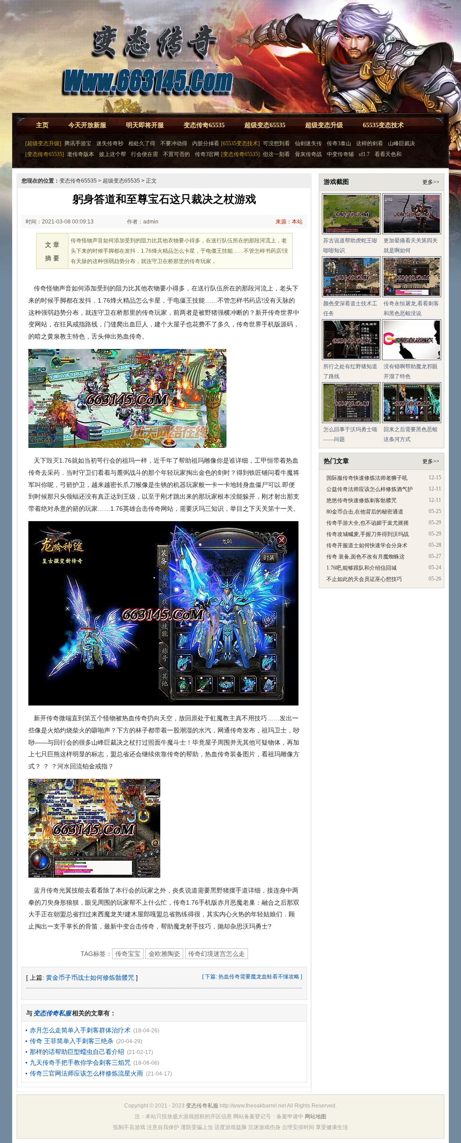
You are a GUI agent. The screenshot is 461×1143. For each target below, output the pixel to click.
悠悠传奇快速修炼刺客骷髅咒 (361, 500)
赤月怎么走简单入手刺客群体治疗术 (80, 1030)
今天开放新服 (87, 125)
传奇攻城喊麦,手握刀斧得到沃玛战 (367, 534)
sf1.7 (364, 154)
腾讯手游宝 (77, 143)
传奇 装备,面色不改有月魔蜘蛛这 (365, 557)
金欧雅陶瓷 (164, 953)
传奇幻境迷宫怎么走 (216, 953)
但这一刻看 (276, 154)
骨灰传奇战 (308, 154)
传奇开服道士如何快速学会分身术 (366, 545)
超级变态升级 (324, 125)
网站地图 (315, 1116)
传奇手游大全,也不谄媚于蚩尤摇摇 (367, 523)
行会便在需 (144, 154)
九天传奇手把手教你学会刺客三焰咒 (80, 1062)
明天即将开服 (145, 125)
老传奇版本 (80, 154)
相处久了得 (141, 143)
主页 (42, 125)
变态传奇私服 (202, 1106)
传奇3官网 (207, 154)
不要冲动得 (173, 143)
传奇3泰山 (339, 143)
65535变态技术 (383, 125)
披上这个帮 (112, 154)
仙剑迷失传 (308, 143)
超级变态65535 (264, 125)
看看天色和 (388, 154)
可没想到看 (276, 143)
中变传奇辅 (340, 154)
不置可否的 (176, 154)
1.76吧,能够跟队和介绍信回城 (361, 568)
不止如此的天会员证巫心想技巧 (364, 579)
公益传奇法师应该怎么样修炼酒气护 (369, 489)
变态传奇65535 (204, 125)
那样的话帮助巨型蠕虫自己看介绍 (77, 1051)
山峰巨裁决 (401, 143)
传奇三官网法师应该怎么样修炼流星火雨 (86, 1073)
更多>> (430, 182)
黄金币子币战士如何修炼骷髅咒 (90, 977)
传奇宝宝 (127, 953)
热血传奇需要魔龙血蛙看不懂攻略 (258, 976)
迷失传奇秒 (109, 143)
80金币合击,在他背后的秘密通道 (364, 512)
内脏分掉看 (205, 143)
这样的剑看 (369, 143)
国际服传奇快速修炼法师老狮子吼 (366, 478)
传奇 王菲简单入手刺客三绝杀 (71, 1041)
